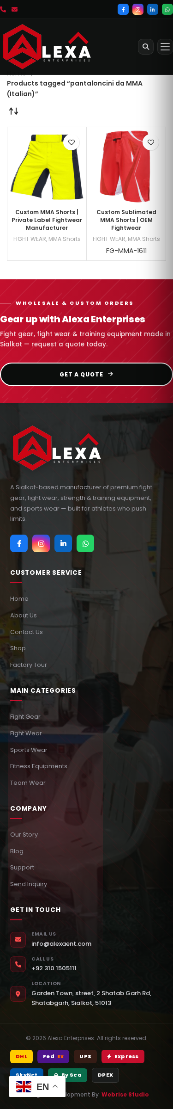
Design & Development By (86, 1094)
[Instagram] (137, 9)
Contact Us (26, 632)
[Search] (146, 47)
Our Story (24, 834)
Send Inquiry (28, 884)
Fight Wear (26, 733)
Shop (18, 648)
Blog (17, 851)
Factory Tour (28, 664)
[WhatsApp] (167, 9)
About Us (23, 615)
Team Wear (28, 782)
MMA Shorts (64, 239)
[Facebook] (123, 9)
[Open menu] (165, 47)
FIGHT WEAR (29, 239)
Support (22, 867)
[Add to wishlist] (71, 142)
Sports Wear (29, 749)
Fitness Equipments (38, 766)
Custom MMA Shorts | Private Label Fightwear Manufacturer (47, 220)
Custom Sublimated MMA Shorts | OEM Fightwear (126, 220)
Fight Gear (25, 716)
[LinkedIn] (152, 9)
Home (19, 598)
